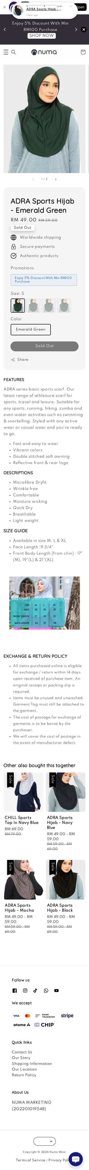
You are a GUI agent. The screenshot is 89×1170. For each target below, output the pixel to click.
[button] (6, 52)
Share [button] (22, 360)
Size (17, 294)
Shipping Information (32, 1064)
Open (80, 7)
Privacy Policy (60, 1160)
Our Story (21, 1058)
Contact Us (22, 1052)
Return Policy (24, 1075)
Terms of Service (31, 1160)
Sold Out (44, 346)
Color (16, 319)
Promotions (22, 268)
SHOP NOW (41, 36)
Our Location (24, 1069)
